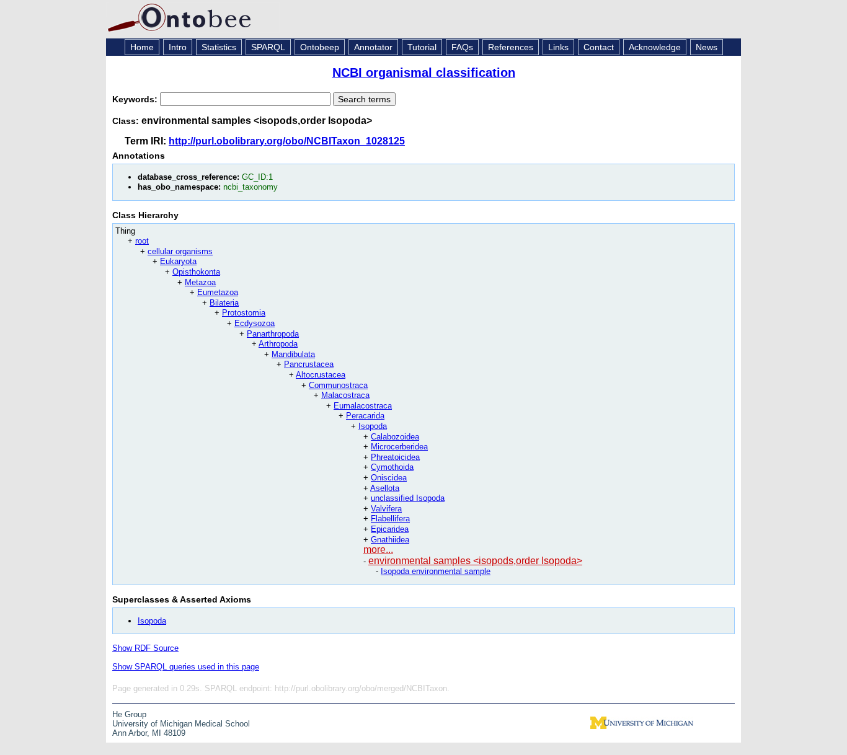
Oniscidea (389, 477)
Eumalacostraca (363, 405)
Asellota (384, 488)
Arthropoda (278, 343)
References (510, 47)
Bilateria (224, 302)
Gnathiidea (390, 539)
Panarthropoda (273, 333)
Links (558, 47)
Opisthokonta (196, 271)
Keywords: (136, 99)
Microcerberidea (399, 446)
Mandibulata (293, 354)
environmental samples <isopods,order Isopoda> (475, 560)
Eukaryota (178, 261)
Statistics (219, 47)
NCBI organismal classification (423, 72)
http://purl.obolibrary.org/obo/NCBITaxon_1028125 (287, 141)
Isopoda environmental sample (435, 571)
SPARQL (268, 47)
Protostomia (243, 312)
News (706, 47)
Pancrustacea (309, 364)
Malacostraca (345, 395)
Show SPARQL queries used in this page (185, 666)
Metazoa (200, 282)
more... (378, 549)
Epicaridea (390, 529)
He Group (129, 714)
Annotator (373, 47)
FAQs (462, 47)
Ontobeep (319, 47)
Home (142, 47)
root (142, 240)
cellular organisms (180, 251)
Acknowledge (655, 47)
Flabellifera (390, 518)
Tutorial (422, 47)
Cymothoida (392, 467)
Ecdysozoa (254, 323)
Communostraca (338, 385)
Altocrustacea (320, 374)
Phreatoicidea (395, 457)
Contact (598, 47)
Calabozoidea (395, 436)
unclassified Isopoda (408, 498)
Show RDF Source (145, 648)
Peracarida (365, 415)
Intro (178, 47)
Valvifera (386, 508)
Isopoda (372, 426)
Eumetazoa (217, 292)
